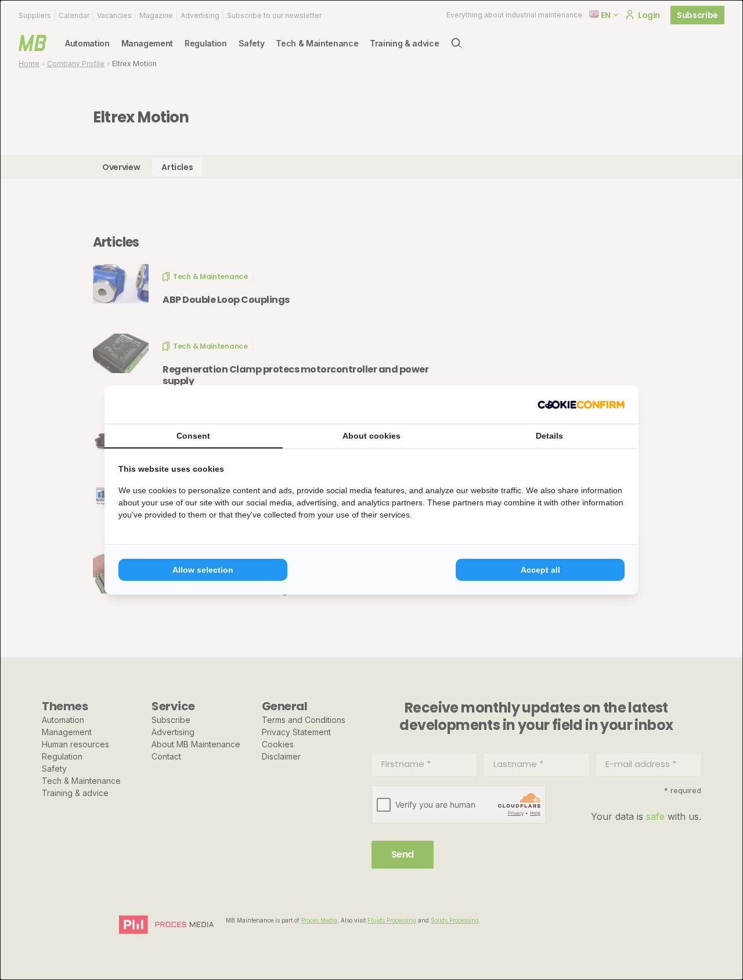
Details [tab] (549, 435)
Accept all (540, 569)
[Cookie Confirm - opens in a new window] (581, 404)
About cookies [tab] (371, 435)
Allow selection (202, 569)
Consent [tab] (193, 435)
